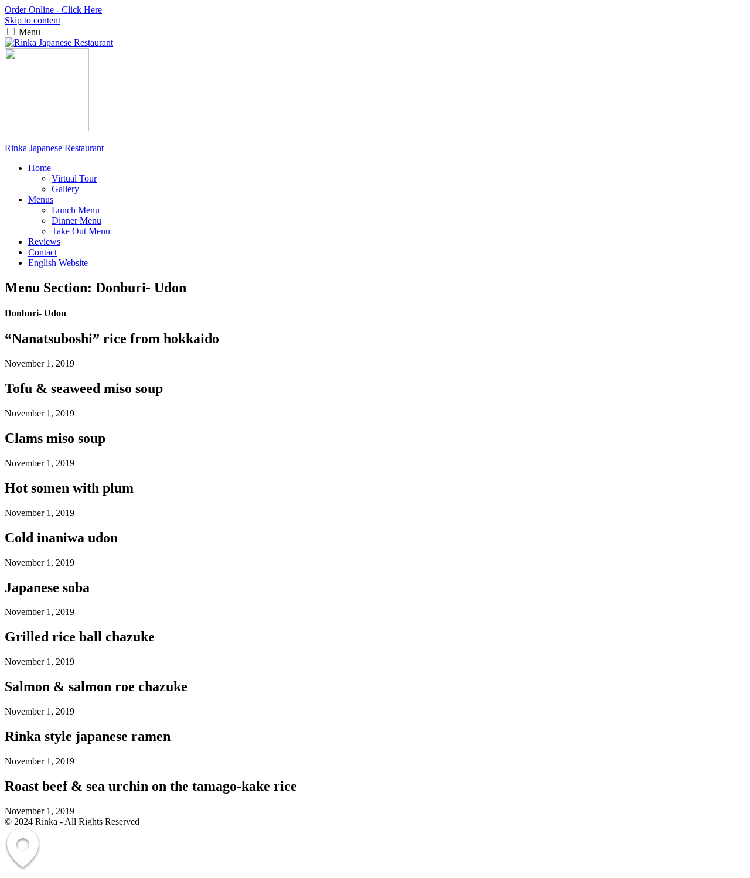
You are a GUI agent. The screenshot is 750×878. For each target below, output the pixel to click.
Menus (40, 199)
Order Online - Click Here (53, 10)
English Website (58, 263)
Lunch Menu (76, 210)
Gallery (65, 189)
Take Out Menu (81, 231)
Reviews (44, 242)
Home (39, 168)
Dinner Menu (76, 221)
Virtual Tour (74, 178)
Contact (42, 252)
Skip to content (32, 20)
